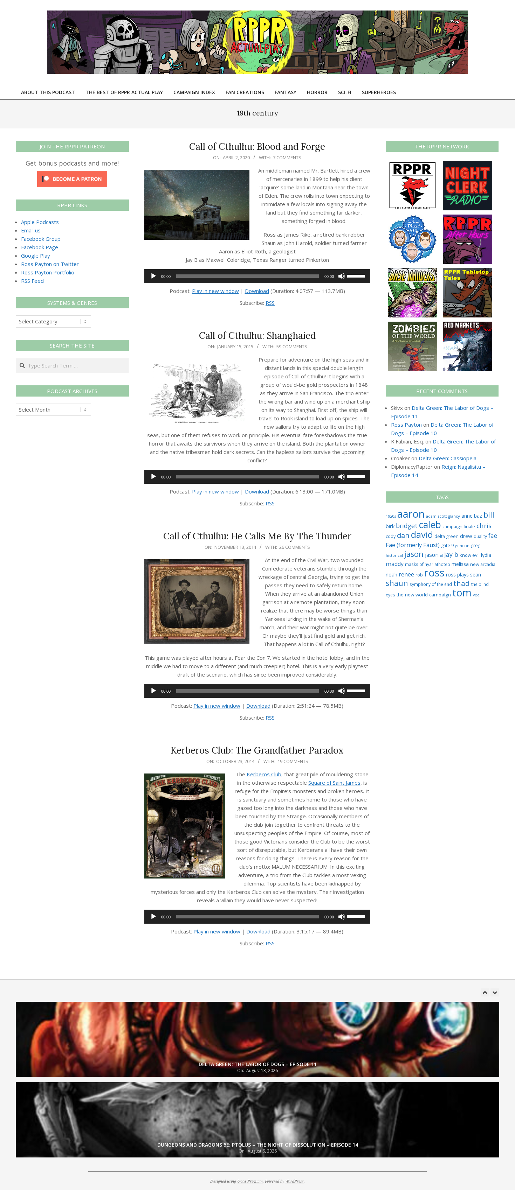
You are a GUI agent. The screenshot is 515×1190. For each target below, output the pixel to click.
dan (403, 535)
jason (414, 554)
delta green (446, 536)
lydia (486, 555)
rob (419, 575)
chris (484, 525)
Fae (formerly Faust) (413, 545)
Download (257, 290)
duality (480, 536)
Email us (31, 230)
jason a (434, 555)
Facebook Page (39, 247)
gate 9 (447, 545)
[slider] (357, 275)
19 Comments (292, 761)
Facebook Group (41, 238)
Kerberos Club (264, 774)
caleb (430, 524)
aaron (411, 513)
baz (478, 515)
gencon (462, 545)
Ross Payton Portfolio (47, 272)
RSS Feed (32, 280)
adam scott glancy (443, 516)
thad (461, 583)
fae (492, 536)
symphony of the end (431, 584)
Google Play (35, 255)
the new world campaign (424, 595)
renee (406, 574)
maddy (395, 564)
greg (475, 545)
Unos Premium (250, 1181)
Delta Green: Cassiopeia (447, 458)
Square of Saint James (334, 782)
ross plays (457, 574)
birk (390, 526)
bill (488, 515)
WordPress (294, 1181)
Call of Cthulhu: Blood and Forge (257, 146)
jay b (451, 554)
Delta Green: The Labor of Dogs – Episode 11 (258, 1064)
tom (462, 592)
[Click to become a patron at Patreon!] (72, 175)
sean (475, 574)
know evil (470, 555)
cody (391, 536)
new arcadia (482, 564)
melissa (460, 563)
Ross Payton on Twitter (50, 263)
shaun (397, 583)
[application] (257, 276)
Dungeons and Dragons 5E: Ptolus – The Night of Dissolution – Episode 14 (257, 1144)
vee (476, 595)
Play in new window (215, 290)
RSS (270, 302)
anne (467, 515)
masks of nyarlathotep (427, 564)
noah (391, 574)
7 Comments (287, 157)
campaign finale (458, 526)
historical (394, 555)
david (422, 534)
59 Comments (291, 346)
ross (434, 573)
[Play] (153, 276)
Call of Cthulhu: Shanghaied (257, 335)
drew (466, 535)
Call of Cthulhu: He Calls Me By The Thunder (257, 536)
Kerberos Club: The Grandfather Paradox (257, 750)
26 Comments (294, 547)
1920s (391, 516)
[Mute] (341, 276)
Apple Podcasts (40, 221)
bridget (407, 526)
